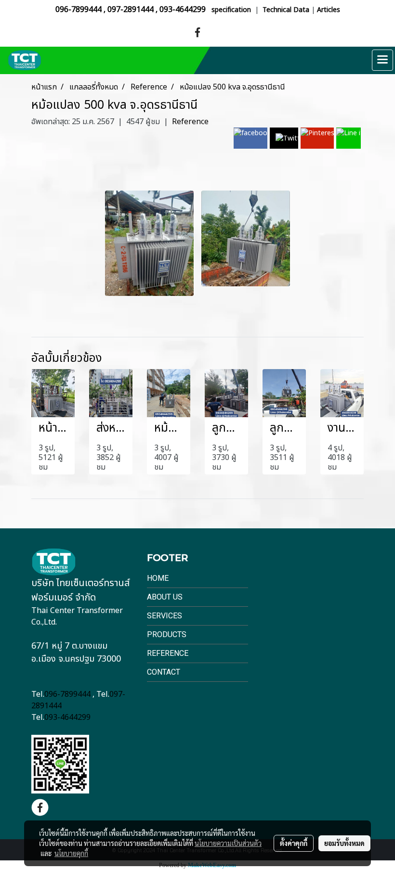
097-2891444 (130, 9)
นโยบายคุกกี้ (71, 853)
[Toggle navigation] (382, 60)
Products (166, 634)
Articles (328, 10)
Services (164, 615)
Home (158, 578)
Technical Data (286, 10)
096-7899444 (78, 9)
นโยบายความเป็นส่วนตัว (228, 843)
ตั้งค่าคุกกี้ (293, 843)
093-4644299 (182, 9)
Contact (163, 672)
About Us (165, 596)
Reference (190, 122)
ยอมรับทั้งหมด (344, 843)
